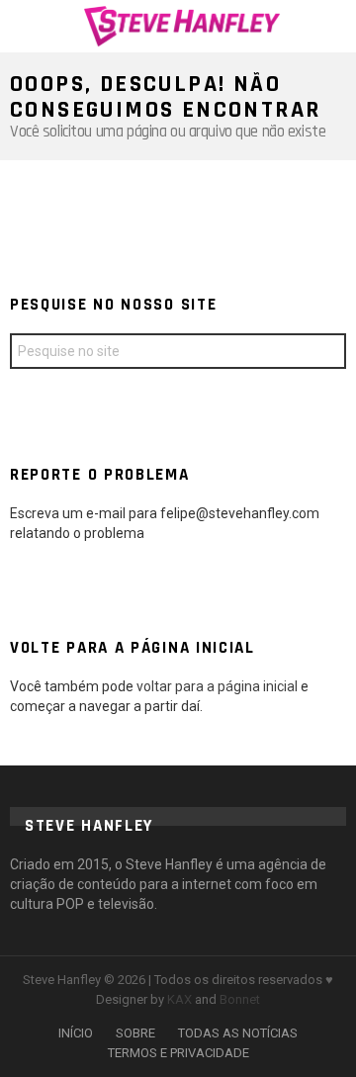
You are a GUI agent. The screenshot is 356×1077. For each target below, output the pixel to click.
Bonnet (240, 999)
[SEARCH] (334, 25)
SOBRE (135, 1033)
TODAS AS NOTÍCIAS (238, 1033)
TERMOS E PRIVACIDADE (178, 1052)
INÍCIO (75, 1033)
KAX (179, 999)
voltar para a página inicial (218, 686)
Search (326, 353)
